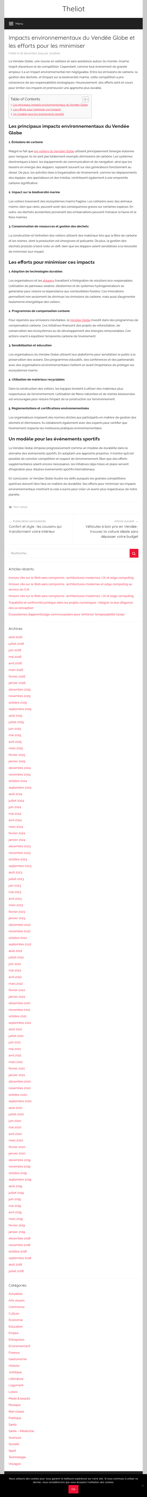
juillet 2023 (16, 879)
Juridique (15, 1372)
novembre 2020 (20, 1088)
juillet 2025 (16, 722)
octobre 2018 (18, 1251)
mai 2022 (15, 970)
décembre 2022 (20, 925)
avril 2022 (15, 977)
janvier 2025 (17, 761)
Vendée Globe (80, 320)
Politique (15, 1418)
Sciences (15, 1437)
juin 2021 (15, 1042)
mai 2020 (15, 1127)
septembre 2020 (20, 1101)
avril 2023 (15, 898)
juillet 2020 (16, 1114)
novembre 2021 (19, 1009)
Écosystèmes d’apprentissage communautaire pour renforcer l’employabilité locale (67, 614)
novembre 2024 (19, 774)
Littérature (16, 1379)
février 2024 (17, 833)
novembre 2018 (19, 1245)
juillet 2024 (16, 800)
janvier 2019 (17, 1232)
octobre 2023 (18, 859)
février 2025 (17, 755)
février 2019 (17, 1225)
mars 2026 (16, 670)
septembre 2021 (20, 1023)
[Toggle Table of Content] (84, 99)
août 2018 (15, 1264)
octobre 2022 (18, 938)
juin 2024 (15, 807)
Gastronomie (18, 1359)
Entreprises (16, 1339)
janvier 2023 (17, 918)
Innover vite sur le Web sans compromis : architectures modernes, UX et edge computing (71, 577)
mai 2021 (15, 1049)
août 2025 (15, 715)
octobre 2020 (18, 1094)
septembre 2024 (20, 787)
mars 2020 (16, 1140)
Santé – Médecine (21, 1431)
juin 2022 (15, 964)
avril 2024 (15, 820)
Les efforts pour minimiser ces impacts (37, 109)
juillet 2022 (16, 957)
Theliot (73, 8)
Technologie (17, 1457)
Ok (73, 1489)
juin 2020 (15, 1121)
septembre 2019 (20, 1179)
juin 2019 (15, 1199)
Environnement (19, 1346)
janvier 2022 (17, 996)
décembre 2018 (19, 1238)
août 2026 (15, 637)
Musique (15, 1405)
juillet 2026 (16, 643)
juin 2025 (15, 728)
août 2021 (15, 1029)
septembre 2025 (20, 709)
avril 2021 (15, 1055)
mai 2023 (15, 892)
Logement (16, 1385)
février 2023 (17, 911)
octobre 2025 (18, 702)
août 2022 (15, 951)
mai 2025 (15, 735)
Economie (16, 1320)
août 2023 (15, 872)
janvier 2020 (17, 1153)
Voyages (15, 1464)
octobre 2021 (18, 1016)
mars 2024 (16, 826)
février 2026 (17, 676)
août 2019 (15, 1186)
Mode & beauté (19, 1398)
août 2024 (15, 794)
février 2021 (17, 1068)
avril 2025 (15, 741)
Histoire (14, 1365)
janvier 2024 (17, 840)
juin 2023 (15, 885)
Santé (13, 1424)
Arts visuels (17, 1300)
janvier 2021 (17, 1075)
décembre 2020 (20, 1081)
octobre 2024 (18, 781)
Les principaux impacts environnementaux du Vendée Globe (50, 104)
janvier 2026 (17, 683)
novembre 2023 (19, 853)
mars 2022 (16, 983)
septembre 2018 (20, 1258)
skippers (48, 280)
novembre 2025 (19, 696)
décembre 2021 (19, 1003)
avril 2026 (15, 663)
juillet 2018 (16, 1271)
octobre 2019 (18, 1173)
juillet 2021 (16, 1036)
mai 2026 (15, 657)
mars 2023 (16, 905)
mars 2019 (16, 1219)
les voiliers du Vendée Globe (54, 151)
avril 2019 (15, 1212)
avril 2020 (15, 1134)
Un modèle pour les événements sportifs (38, 114)
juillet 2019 (16, 1192)
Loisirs (13, 1392)
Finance (14, 1352)
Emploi (13, 1333)
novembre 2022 (19, 931)
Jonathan (54, 53)
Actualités (16, 1294)
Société (14, 1444)
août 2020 (15, 1108)
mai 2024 (15, 813)
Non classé (20, 507)
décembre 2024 (20, 768)
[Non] (142, 1485)
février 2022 (17, 990)
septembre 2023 (20, 866)
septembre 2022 (20, 944)
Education (16, 1326)
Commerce (17, 1307)
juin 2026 (15, 650)
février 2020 (17, 1147)
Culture (14, 1313)
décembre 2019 (19, 1160)
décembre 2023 (20, 846)
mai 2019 (15, 1206)
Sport (12, 1450)
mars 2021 (16, 1062)
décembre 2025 (20, 689)
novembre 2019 (19, 1166)
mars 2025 (16, 748)
